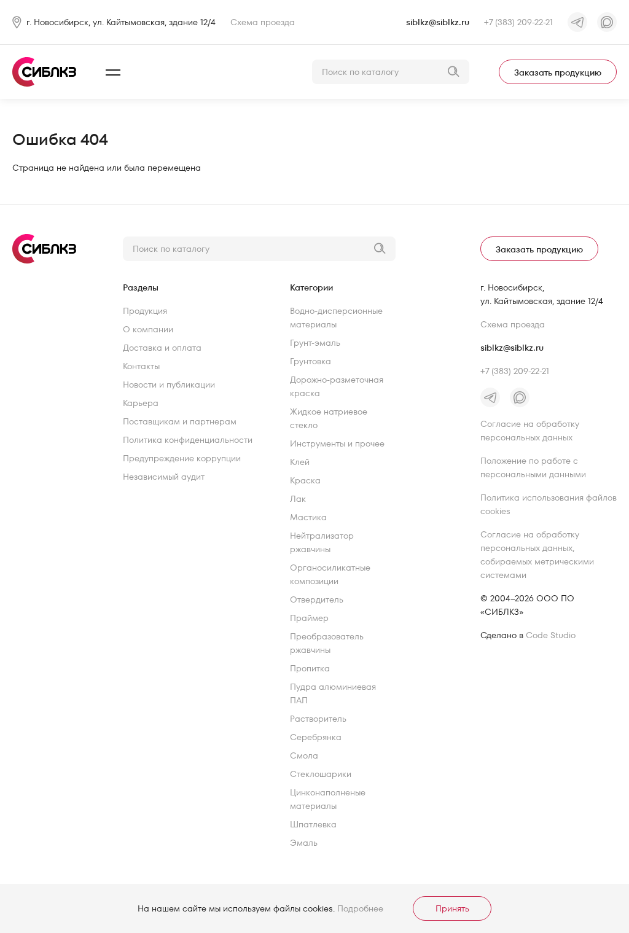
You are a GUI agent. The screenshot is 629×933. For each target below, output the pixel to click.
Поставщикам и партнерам (179, 421)
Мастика (308, 517)
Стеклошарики (320, 774)
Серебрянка (316, 737)
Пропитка (310, 668)
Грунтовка (310, 361)
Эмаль (304, 843)
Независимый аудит (164, 476)
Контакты (141, 366)
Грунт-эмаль (315, 343)
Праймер (309, 618)
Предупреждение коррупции (182, 458)
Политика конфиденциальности (187, 440)
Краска (305, 480)
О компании (148, 329)
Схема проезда (262, 22)
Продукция (145, 311)
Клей (300, 462)
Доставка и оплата (162, 348)
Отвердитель (316, 599)
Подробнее (360, 908)
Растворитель (318, 718)
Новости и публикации (169, 384)
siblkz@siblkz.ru (437, 22)
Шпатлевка (313, 824)
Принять (452, 908)
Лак (298, 499)
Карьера (140, 403)
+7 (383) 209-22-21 (518, 22)
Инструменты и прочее (337, 443)
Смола (304, 755)
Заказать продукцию (557, 72)
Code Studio (551, 635)
